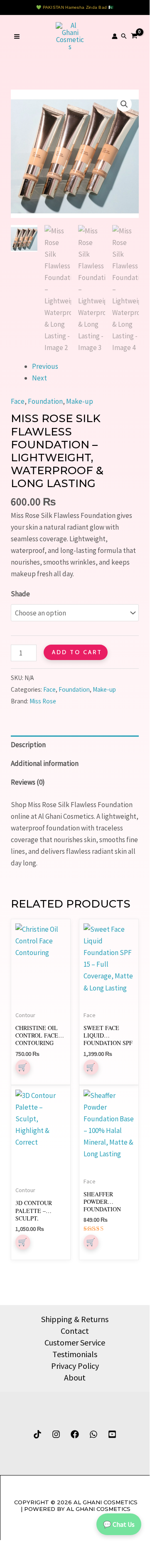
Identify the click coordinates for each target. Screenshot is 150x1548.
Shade (20, 593)
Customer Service (74, 1342)
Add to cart (77, 652)
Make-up (79, 401)
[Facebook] (75, 1434)
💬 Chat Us (119, 1524)
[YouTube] (112, 1434)
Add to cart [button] (22, 1242)
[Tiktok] (37, 1434)
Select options (22, 1067)
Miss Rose (43, 701)
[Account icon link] (115, 36)
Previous (45, 366)
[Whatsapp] (93, 1434)
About (75, 1377)
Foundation (45, 401)
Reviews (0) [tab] (28, 782)
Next (39, 378)
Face (18, 401)
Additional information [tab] (45, 763)
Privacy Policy (75, 1365)
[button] (124, 36)
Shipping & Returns (74, 1319)
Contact (75, 1330)
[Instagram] (56, 1434)
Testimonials (74, 1354)
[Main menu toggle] (16, 36)
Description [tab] (28, 744)
